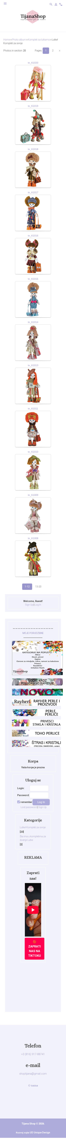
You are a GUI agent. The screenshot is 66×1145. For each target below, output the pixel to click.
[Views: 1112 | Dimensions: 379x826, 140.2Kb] (33, 429)
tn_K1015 (33, 278)
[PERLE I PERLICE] (37, 715)
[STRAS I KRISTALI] (37, 746)
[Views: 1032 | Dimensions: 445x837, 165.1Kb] (33, 515)
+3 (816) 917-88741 (33, 1054)
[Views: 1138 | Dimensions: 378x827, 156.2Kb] (33, 472)
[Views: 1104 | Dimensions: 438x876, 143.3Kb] (33, 213)
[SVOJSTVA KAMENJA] (37, 684)
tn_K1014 (33, 322)
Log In (38, 604)
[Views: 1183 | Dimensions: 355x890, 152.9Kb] (33, 299)
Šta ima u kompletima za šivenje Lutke (33, 838)
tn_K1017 (33, 192)
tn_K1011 (33, 408)
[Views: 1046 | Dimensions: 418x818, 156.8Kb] (33, 559)
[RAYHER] (37, 705)
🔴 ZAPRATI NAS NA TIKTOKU (34, 948)
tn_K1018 (33, 149)
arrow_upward (58, 1137)
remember (26, 802)
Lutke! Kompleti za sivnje (33, 827)
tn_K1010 (33, 451)
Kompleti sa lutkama (39, 39)
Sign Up (29, 604)
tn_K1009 (33, 495)
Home (6, 39)
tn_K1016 (33, 235)
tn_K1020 (33, 62)
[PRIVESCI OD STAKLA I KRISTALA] (37, 725)
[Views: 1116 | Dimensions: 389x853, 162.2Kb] (33, 343)
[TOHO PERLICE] (37, 735)
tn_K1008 (33, 538)
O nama (33, 1085)
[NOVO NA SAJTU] (37, 694)
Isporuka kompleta (33, 71)
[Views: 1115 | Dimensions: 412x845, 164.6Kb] (33, 256)
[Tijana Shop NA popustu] (37, 674)
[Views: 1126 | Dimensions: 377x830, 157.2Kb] (33, 386)
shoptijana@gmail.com (33, 1073)
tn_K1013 (33, 365)
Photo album (19, 39)
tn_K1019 (33, 106)
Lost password (29, 807)
